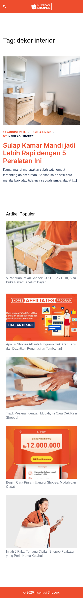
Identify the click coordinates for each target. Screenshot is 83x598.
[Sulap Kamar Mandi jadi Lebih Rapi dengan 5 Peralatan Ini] (41, 90)
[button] (4, 6)
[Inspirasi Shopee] (41, 6)
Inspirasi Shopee (21, 136)
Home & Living (41, 132)
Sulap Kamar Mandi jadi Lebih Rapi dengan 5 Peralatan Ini (39, 153)
